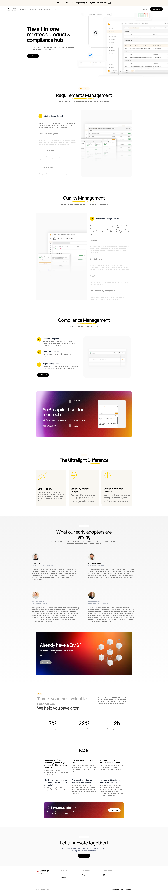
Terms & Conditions (126, 889)
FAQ (83, 877)
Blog (83, 875)
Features (63, 875)
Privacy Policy (115, 889)
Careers (63, 877)
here (109, 3)
